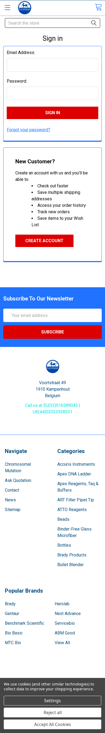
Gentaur (12, 613)
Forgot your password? (28, 129)
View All (62, 642)
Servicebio (65, 623)
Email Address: (21, 52)
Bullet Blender (70, 564)
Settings (52, 701)
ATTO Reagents (72, 509)
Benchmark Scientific (24, 623)
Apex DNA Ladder (74, 474)
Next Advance (68, 613)
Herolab (62, 603)
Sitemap (12, 509)
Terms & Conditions (52, 671)
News (10, 499)
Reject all (53, 712)
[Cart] (98, 7)
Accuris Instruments (76, 464)
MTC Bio (13, 642)
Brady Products (71, 555)
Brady (10, 603)
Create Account (44, 240)
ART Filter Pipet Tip (75, 499)
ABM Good (65, 633)
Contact (12, 490)
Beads (63, 519)
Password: (17, 81)
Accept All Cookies (52, 724)
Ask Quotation (18, 480)
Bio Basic (14, 633)
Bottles (64, 545)
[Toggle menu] (7, 7)
